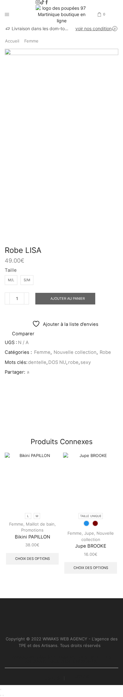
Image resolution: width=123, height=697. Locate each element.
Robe (105, 352)
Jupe (89, 533)
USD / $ (52, 678)
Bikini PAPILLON (32, 537)
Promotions (32, 530)
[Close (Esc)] (0, 689)
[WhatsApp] (27, 372)
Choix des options (32, 558)
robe (73, 362)
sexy (85, 362)
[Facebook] (46, 2)
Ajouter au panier (67, 298)
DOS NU (57, 362)
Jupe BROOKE (90, 546)
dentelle (37, 362)
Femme (31, 40)
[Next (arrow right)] (3, 695)
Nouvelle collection (75, 352)
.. (103, 645)
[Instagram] (38, 2)
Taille (11, 270)
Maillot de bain (40, 524)
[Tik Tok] (42, 2)
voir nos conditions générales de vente (96, 28)
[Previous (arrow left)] (0, 695)
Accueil (12, 40)
